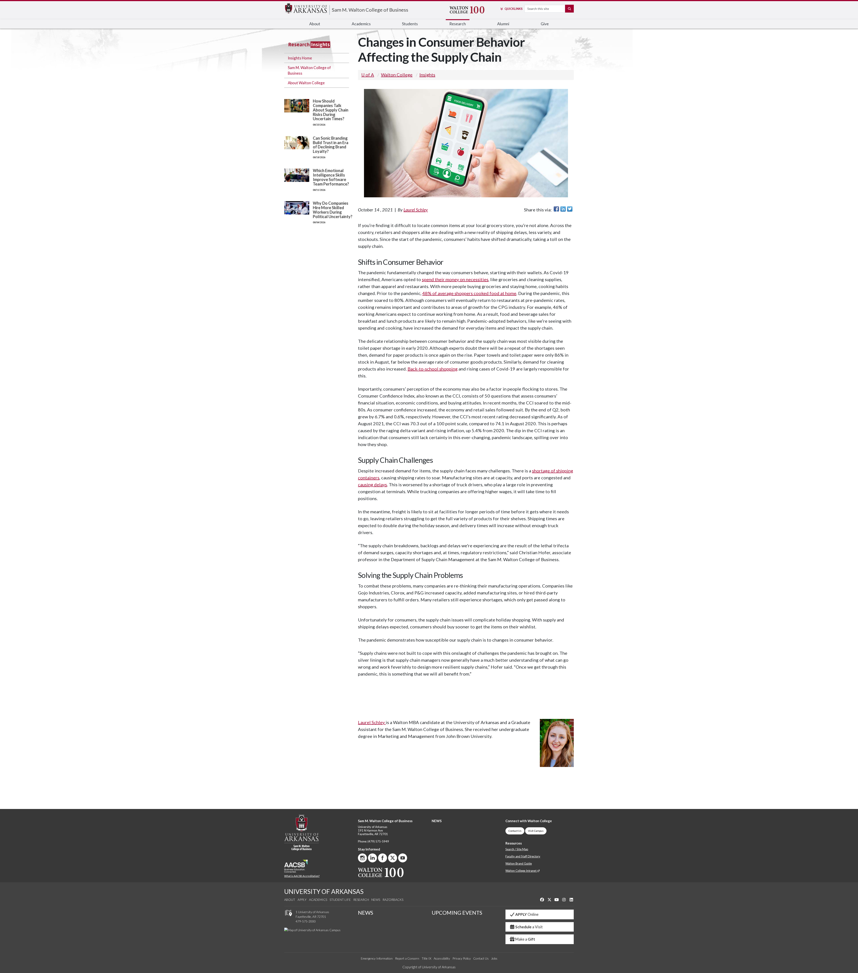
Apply (302, 899)
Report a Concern (407, 958)
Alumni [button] (503, 23)
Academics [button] (361, 23)
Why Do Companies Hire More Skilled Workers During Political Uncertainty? (332, 210)
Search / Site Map (516, 849)
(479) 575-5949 (378, 841)
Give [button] (545, 23)
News (375, 899)
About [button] (314, 23)
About (289, 899)
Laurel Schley (416, 209)
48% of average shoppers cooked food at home (469, 293)
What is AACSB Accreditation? (302, 875)
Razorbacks (393, 899)
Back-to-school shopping (433, 368)
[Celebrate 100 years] (471, 9)
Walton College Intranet (521, 870)
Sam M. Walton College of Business (370, 10)
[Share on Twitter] (569, 209)
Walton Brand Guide (518, 863)
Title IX (426, 958)
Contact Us (515, 830)
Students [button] (410, 23)
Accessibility (442, 958)
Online (526, 914)
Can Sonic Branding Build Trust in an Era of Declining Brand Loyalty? (330, 145)
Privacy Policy (461, 958)
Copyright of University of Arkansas (429, 967)
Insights (427, 74)
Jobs (494, 958)
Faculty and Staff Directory (522, 856)
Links (513, 9)
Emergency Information (377, 958)
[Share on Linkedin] (563, 209)
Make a (525, 939)
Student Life (340, 899)
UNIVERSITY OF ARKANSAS (324, 891)
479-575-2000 (306, 921)
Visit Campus (536, 830)
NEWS (437, 821)
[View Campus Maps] (288, 917)
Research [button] (457, 23)
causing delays (372, 484)
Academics (318, 899)
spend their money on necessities (455, 279)
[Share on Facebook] (556, 209)
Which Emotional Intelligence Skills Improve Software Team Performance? (331, 177)
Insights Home (300, 58)
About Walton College (306, 82)
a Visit (529, 927)
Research (361, 899)
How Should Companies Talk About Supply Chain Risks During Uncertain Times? (330, 110)
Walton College (396, 74)
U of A (367, 74)
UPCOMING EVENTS (457, 912)
